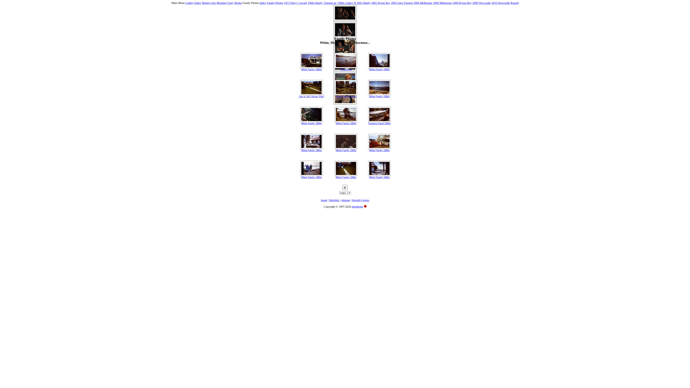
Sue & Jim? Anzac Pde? (311, 96)
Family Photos (275, 2)
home (324, 200)
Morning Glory (225, 2)
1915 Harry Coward (295, 2)
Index (263, 2)
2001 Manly (364, 2)
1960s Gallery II (346, 2)
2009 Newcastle (481, 2)
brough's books (360, 200)
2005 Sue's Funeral (402, 2)
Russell (514, 2)
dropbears (357, 206)
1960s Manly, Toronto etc (322, 2)
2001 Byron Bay (380, 2)
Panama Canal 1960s (379, 123)
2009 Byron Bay (462, 2)
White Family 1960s (311, 69)
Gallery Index (193, 2)
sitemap (345, 200)
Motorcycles (209, 2)
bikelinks (334, 200)
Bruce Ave (346, 69)
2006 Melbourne (422, 2)
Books (238, 2)
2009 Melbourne (442, 2)
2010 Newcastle (500, 2)
